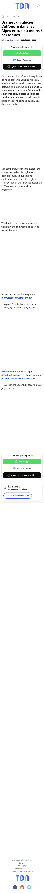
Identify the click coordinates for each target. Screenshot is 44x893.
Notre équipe (22, 866)
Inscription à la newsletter (22, 860)
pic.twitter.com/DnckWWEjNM (18, 378)
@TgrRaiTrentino (10, 375)
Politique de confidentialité (22, 871)
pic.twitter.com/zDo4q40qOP (17, 297)
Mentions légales (22, 868)
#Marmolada (8, 371)
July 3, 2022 (30, 307)
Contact (22, 863)
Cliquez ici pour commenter (17, 495)
